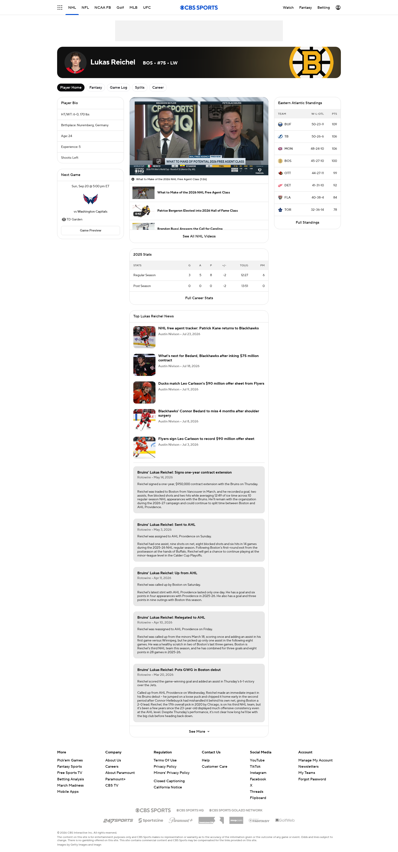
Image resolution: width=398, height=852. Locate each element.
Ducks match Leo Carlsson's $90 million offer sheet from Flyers (211, 383)
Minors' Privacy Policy (172, 772)
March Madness (70, 785)
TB (286, 137)
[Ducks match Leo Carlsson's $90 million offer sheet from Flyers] (144, 392)
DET (287, 185)
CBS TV (111, 785)
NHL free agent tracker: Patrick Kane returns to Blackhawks (208, 328)
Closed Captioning (169, 781)
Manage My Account (315, 760)
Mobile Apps (68, 791)
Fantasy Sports (69, 766)
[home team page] (90, 199)
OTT (287, 173)
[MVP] (236, 818)
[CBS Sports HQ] (190, 810)
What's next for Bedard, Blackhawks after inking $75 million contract (208, 358)
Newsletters (308, 766)
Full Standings (307, 222)
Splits (139, 87)
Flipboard (258, 798)
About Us (113, 760)
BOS (287, 161)
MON (288, 149)
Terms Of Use (165, 760)
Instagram (258, 772)
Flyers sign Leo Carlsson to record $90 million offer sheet (206, 438)
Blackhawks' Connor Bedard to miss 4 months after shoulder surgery (208, 413)
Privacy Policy (165, 766)
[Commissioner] (211, 818)
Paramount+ (115, 779)
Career (158, 87)
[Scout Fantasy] (259, 820)
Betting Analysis (70, 779)
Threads (256, 791)
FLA (287, 198)
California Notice (168, 787)
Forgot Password (312, 779)
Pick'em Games (70, 760)
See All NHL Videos (199, 236)
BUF (287, 124)
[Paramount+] (181, 819)
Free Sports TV (69, 772)
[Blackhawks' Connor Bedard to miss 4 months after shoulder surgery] (144, 420)
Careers (111, 766)
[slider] (199, 162)
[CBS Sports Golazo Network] (236, 810)
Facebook (258, 779)
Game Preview (90, 230)
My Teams (306, 772)
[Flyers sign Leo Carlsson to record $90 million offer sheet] (144, 448)
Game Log (118, 87)
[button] (59, 7)
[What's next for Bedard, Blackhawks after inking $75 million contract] (144, 365)
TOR (287, 210)
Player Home (71, 87)
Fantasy (95, 87)
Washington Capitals (92, 212)
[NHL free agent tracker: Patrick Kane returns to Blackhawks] (144, 337)
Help (206, 760)
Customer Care (214, 766)
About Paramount (120, 772)
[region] (199, 136)
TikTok (255, 766)
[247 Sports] (118, 819)
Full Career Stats (199, 298)
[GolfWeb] (285, 820)
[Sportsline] (151, 819)
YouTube (257, 760)
